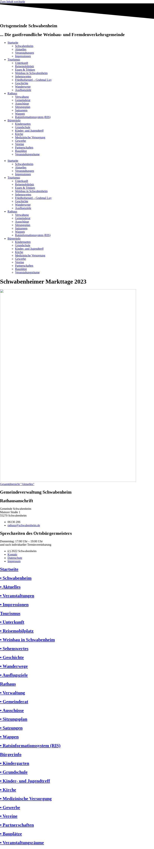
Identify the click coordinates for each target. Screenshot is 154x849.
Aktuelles (20, 49)
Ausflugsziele (23, 90)
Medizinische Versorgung (30, 137)
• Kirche (8, 789)
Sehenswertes (23, 76)
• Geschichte (12, 657)
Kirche (19, 134)
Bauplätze (21, 151)
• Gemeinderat (14, 701)
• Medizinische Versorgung (26, 798)
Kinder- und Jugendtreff (29, 130)
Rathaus (12, 93)
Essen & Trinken (25, 69)
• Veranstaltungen (17, 595)
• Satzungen (11, 727)
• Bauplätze (11, 833)
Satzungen (21, 110)
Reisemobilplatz (24, 66)
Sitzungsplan (22, 106)
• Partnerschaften (17, 824)
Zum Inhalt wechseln (12, 1)
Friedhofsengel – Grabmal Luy (33, 79)
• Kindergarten (14, 763)
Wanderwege (23, 86)
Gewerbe (20, 140)
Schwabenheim (24, 46)
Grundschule (22, 127)
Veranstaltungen (24, 52)
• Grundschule (14, 772)
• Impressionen (14, 604)
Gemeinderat (22, 100)
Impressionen (23, 56)
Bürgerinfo (14, 120)
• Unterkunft (12, 622)
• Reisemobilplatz (17, 630)
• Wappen (9, 736)
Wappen (20, 113)
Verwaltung (22, 96)
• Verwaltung (12, 692)
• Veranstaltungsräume (22, 842)
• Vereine (8, 816)
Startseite (13, 42)
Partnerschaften (24, 147)
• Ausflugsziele (14, 675)
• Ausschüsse (12, 710)
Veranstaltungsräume (27, 154)
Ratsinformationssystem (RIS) (33, 117)
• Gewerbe (10, 807)
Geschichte (21, 83)
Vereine (19, 144)
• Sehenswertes (14, 648)
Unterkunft (21, 62)
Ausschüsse (22, 103)
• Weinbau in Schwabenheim (27, 639)
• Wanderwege (14, 666)
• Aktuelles (10, 586)
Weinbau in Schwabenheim (31, 73)
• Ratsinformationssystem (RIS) (30, 745)
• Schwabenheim (16, 578)
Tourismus (14, 59)
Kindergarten (23, 123)
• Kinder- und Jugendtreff (25, 780)
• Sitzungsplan (13, 719)
